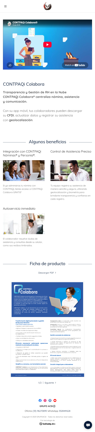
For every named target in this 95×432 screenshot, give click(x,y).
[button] (9, 6)
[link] (47, 6)
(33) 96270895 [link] (40, 411)
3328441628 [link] (64, 411)
